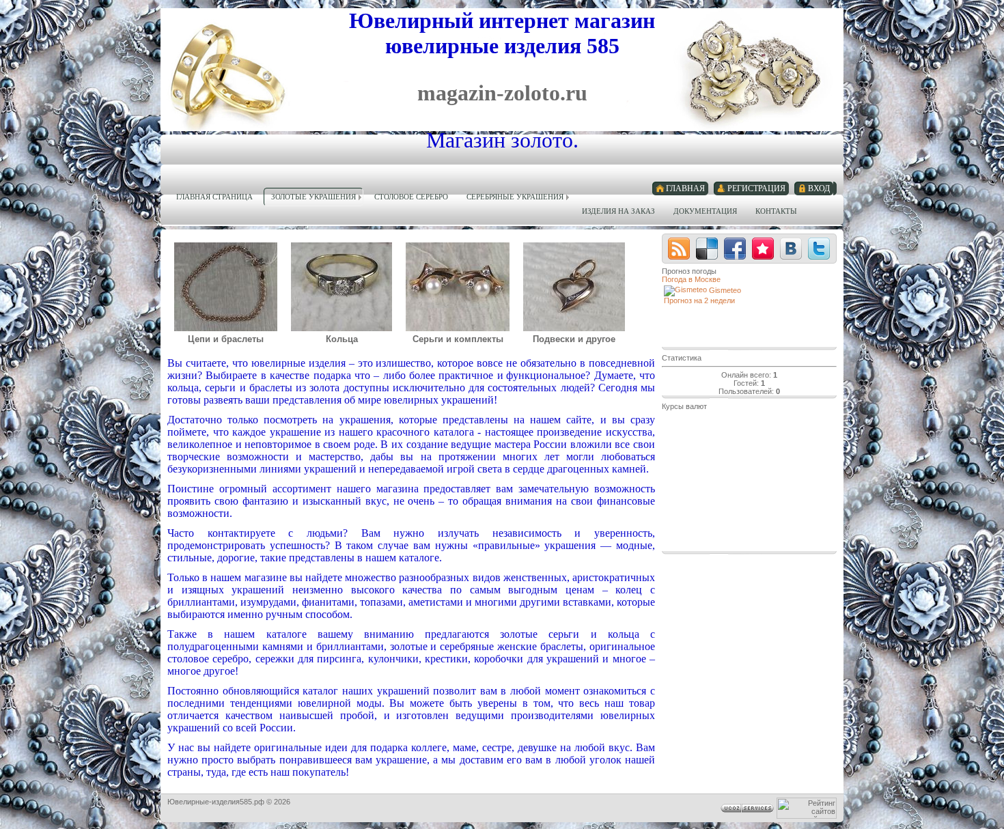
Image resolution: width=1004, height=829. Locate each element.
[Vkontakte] (791, 248)
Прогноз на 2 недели (699, 300)
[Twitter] (819, 248)
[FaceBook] (735, 248)
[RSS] (679, 248)
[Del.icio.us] (707, 248)
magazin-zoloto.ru (502, 93)
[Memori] (763, 248)
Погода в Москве (691, 279)
